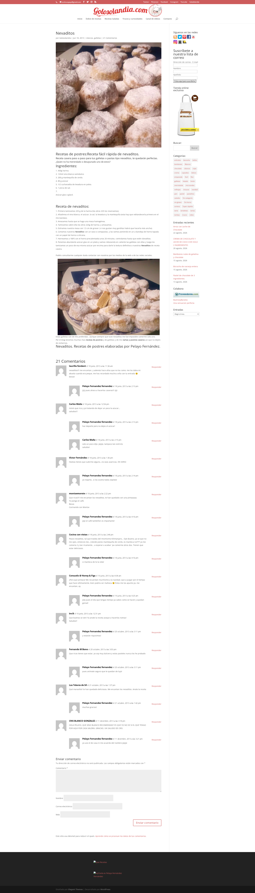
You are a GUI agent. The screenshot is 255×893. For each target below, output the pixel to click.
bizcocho (186, 160)
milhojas (177, 189)
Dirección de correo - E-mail (185, 62)
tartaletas (184, 211)
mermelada (178, 185)
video (192, 215)
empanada (178, 177)
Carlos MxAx (75, 404)
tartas (192, 211)
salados (177, 198)
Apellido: (177, 74)
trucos (184, 215)
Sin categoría (187, 198)
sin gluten (178, 202)
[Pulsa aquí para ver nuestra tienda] (186, 136)
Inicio (79, 19)
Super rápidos (188, 206)
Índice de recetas (93, 19)
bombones (178, 164)
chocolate (178, 168)
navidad (195, 189)
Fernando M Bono (78, 649)
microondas (190, 185)
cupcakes (185, 173)
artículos (177, 160)
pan (175, 194)
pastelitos (190, 194)
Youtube (184, 2)
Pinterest (154, 2)
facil (186, 177)
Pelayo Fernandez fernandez (97, 386)
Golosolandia (65, 38)
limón (193, 181)
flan (192, 177)
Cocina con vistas (78, 534)
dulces (193, 173)
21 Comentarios (110, 38)
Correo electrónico (64, 806)
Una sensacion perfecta (183, 303)
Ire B (71, 613)
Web (58, 814)
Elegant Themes (75, 889)
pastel (182, 194)
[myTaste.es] (100, 873)
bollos (195, 160)
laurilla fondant (77, 366)
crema (176, 173)
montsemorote (77, 493)
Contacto (167, 19)
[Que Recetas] (100, 862)
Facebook (164, 2)
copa (194, 168)
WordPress (105, 889)
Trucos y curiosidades (132, 19)
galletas (97, 38)
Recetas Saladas (112, 19)
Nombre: (177, 68)
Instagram (174, 2)
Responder (156, 367)
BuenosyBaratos (180, 300)
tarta (176, 211)
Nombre (59, 798)
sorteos (177, 206)
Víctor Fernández (78, 457)
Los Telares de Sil (78, 685)
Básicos (188, 164)
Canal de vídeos (153, 19)
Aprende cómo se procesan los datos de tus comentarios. (120, 836)
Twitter (146, 2)
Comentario (62, 768)
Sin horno (187, 202)
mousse (186, 189)
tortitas (177, 215)
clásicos (89, 38)
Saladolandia (194, 2)
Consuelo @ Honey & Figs (82, 575)
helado (185, 181)
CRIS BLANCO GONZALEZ (82, 720)
